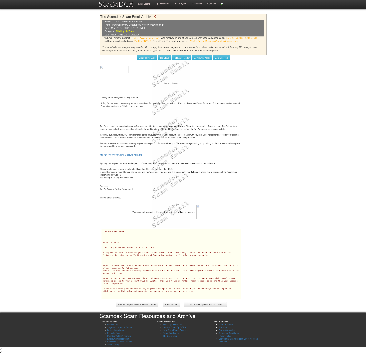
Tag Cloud (164, 57)
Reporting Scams (171, 333)
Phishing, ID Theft (125, 31)
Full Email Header (181, 57)
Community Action (202, 57)
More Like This (221, 57)
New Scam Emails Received (175, 330)
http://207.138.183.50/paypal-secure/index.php (121, 154)
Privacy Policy (225, 335)
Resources (197, 3)
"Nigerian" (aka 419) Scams (119, 327)
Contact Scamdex (227, 330)
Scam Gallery (113, 344)
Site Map (223, 327)
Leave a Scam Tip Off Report (176, 327)
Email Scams (144, 3)
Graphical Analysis (147, 57)
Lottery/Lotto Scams (116, 330)
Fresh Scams (171, 304)
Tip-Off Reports (162, 3)
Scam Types (180, 3)
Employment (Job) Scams (119, 338)
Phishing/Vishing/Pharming (119, 335)
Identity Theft (113, 324)
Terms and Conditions (229, 333)
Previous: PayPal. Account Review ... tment (137, 304)
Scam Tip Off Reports (172, 324)
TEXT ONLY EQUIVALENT (114, 231)
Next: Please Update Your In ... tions (205, 304)
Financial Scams (114, 333)
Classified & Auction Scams (119, 341)
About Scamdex (226, 324)
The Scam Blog (170, 335)
